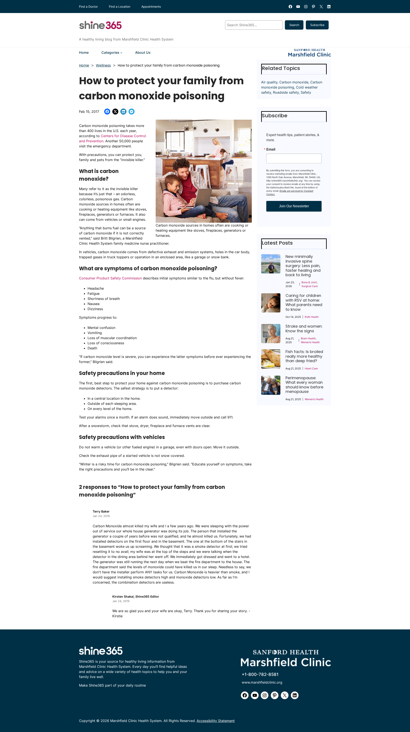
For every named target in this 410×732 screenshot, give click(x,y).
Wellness (103, 65)
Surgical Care (310, 286)
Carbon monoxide (293, 82)
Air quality (269, 82)
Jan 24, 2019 (101, 516)
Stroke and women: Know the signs (304, 328)
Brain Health (308, 338)
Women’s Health (310, 342)
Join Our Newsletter (294, 206)
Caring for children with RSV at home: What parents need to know (304, 302)
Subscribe (317, 25)
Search (294, 25)
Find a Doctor (88, 6)
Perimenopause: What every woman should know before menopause (304, 385)
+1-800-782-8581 (260, 674)
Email (270, 149)
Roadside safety (286, 92)
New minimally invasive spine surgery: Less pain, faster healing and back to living (303, 265)
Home (84, 65)
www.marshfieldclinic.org (262, 682)
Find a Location (119, 6)
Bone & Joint (309, 282)
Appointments (151, 6)
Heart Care (311, 368)
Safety (306, 92)
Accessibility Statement (216, 721)
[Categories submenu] (121, 53)
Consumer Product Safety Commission (110, 278)
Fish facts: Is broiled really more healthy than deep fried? (304, 356)
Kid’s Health (312, 316)
